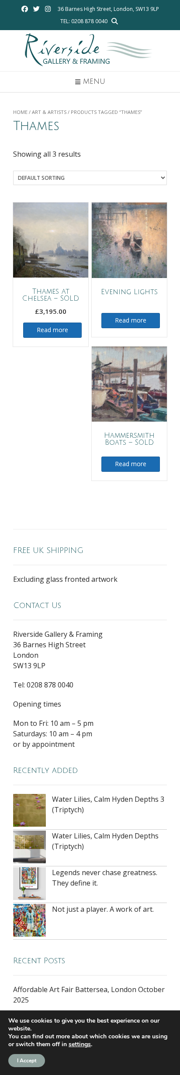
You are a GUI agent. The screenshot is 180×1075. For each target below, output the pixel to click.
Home (20, 112)
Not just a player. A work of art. (103, 909)
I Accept (26, 1060)
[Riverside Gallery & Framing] (90, 50)
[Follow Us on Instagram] (48, 9)
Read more (52, 330)
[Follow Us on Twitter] (36, 9)
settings (80, 1044)
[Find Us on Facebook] (24, 9)
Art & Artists (49, 112)
